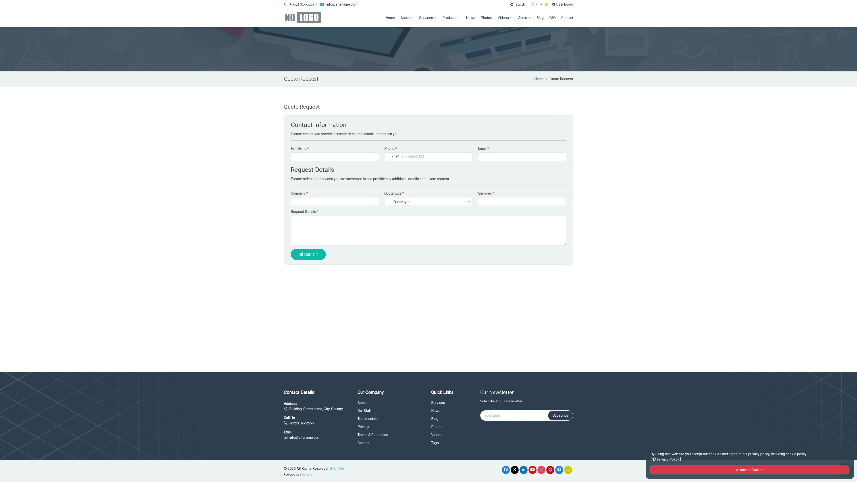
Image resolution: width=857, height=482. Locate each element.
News (470, 18)
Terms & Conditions (373, 435)
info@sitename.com (341, 4)
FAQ (552, 18)
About (405, 18)
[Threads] (559, 470)
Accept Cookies (752, 470)
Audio (522, 18)
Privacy (363, 427)
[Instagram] (541, 470)
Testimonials (368, 419)
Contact (567, 18)
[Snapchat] (568, 470)
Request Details (304, 212)
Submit (310, 254)
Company (299, 193)
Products (449, 18)
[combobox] (392, 157)
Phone (390, 148)
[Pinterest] (550, 470)
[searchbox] (483, 202)
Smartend (306, 474)
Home (390, 18)
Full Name (300, 148)
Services (426, 18)
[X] (515, 470)
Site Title (337, 468)
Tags (435, 443)
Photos (486, 18)
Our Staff (365, 411)
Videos (503, 18)
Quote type (394, 193)
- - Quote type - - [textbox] (402, 202)
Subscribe (560, 415)
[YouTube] (532, 470)
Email (483, 148)
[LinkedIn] (524, 470)
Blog (540, 18)
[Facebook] (506, 470)
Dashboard (564, 4)
